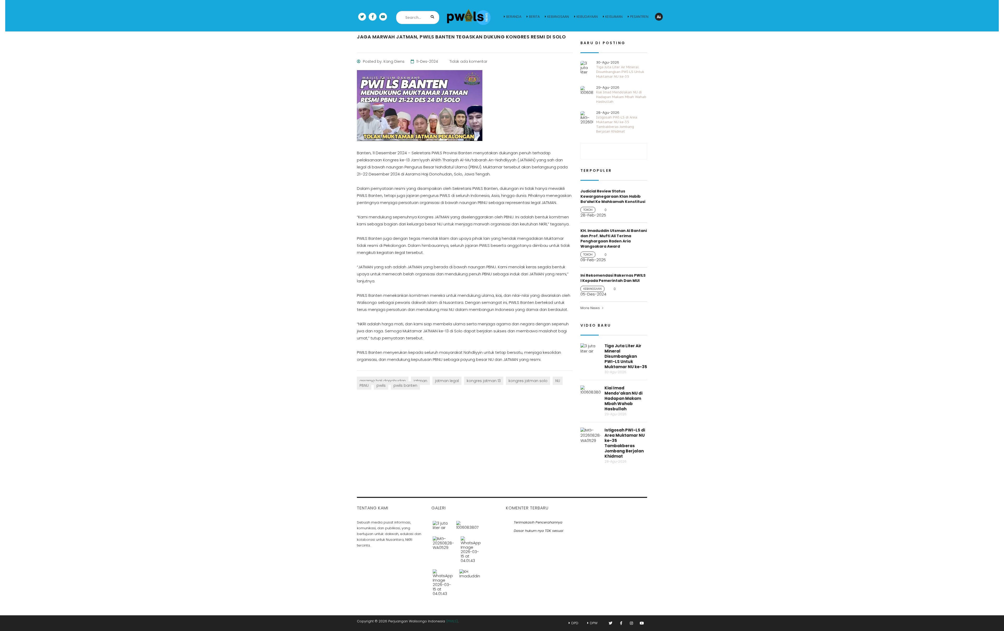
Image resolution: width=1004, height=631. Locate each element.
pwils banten (405, 385)
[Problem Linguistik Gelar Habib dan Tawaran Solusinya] (443, 580)
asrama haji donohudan (383, 380)
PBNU (364, 385)
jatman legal (447, 380)
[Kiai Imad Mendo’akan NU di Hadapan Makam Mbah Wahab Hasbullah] (467, 523)
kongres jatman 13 (484, 380)
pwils (381, 385)
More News (590, 307)
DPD (574, 623)
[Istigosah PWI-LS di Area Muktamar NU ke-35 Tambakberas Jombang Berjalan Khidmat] (444, 547)
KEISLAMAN (614, 16)
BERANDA (513, 16)
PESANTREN (639, 16)
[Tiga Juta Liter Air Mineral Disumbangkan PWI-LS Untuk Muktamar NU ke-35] (441, 523)
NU (557, 380)
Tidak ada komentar (467, 61)
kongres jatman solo (528, 380)
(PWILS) (452, 621)
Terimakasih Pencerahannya (538, 522)
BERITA (534, 16)
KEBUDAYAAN (587, 16)
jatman (420, 380)
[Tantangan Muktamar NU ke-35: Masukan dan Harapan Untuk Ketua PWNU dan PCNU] (469, 580)
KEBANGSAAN (558, 16)
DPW (593, 623)
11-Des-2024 (426, 61)
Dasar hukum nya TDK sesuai (538, 530)
